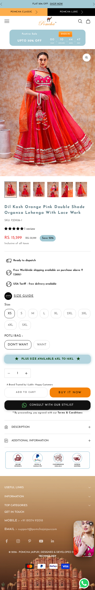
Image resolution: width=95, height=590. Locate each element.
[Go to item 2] (25, 189)
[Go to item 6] (81, 189)
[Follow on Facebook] (6, 541)
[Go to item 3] (39, 189)
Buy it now (70, 392)
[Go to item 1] (10, 189)
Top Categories (15, 505)
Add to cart (26, 392)
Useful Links (14, 487)
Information (14, 496)
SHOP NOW (56, 4)
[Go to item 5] (67, 189)
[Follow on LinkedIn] (52, 541)
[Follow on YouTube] (41, 541)
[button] (47, 296)
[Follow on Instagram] (18, 541)
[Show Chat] (85, 583)
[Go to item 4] (53, 189)
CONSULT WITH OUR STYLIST (52, 405)
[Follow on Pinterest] (29, 541)
